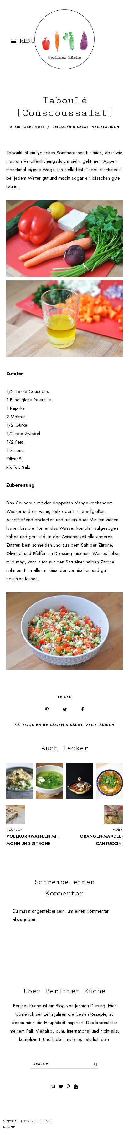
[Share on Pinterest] (47, 709)
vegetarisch (105, 127)
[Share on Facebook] (82, 709)
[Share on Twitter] (64, 709)
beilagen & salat (70, 127)
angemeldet (43, 911)
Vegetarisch (100, 724)
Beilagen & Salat (63, 724)
